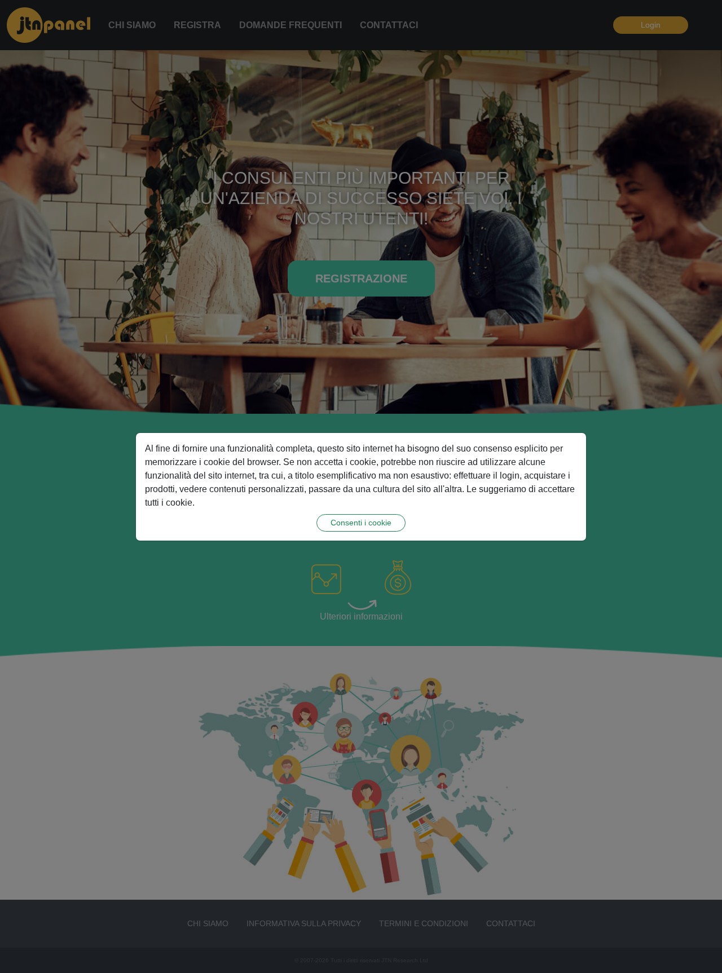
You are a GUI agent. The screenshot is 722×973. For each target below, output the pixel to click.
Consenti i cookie (361, 522)
